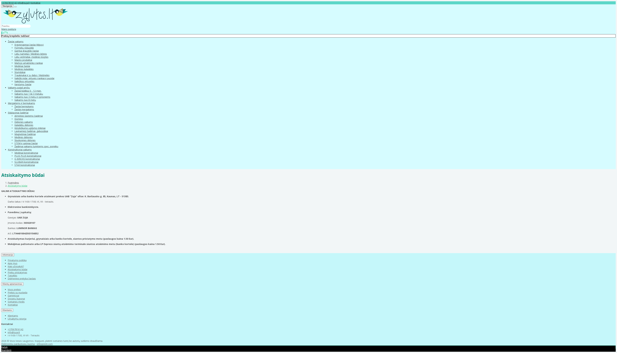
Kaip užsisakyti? (16, 266)
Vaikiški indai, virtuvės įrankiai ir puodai (34, 78)
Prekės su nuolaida (17, 292)
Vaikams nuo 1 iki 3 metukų (28, 93)
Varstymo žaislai (22, 84)
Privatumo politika (17, 260)
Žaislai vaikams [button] (15, 41)
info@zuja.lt (24, 2)
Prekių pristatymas (17, 272)
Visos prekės (14, 289)
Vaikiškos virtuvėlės (24, 81)
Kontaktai (35, 2)
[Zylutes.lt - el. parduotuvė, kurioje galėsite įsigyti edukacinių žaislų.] (35, 22)
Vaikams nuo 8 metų (25, 99)
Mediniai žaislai (22, 66)
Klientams (7, 310)
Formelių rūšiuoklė (24, 47)
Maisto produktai (23, 60)
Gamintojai (13, 295)
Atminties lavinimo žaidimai (28, 115)
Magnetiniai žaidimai (25, 134)
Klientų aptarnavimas (12, 284)
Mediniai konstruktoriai (26, 152)
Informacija (8, 255)
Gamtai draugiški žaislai (26, 50)
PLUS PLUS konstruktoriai (27, 155)
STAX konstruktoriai (24, 165)
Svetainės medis (16, 301)
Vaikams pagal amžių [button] (19, 87)
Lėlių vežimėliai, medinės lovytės (31, 56)
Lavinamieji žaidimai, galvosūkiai (31, 131)
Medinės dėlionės (23, 137)
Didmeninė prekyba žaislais (22, 278)
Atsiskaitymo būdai (17, 269)
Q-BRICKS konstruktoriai (27, 158)
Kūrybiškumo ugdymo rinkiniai (29, 128)
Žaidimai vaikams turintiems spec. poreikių (36, 146)
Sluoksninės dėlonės (25, 140)
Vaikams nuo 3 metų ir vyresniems (32, 96)
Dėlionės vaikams (23, 122)
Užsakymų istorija (17, 318)
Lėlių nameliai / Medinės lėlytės (30, 53)
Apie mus (12, 263)
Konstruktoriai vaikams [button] (20, 149)
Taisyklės (12, 275)
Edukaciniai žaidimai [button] (18, 112)
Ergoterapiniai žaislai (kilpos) (29, 44)
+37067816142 (9, 2)
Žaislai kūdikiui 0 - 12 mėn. (27, 90)
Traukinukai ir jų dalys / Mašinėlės (31, 75)
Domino (18, 118)
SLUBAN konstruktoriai (26, 161)
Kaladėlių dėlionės (23, 125)
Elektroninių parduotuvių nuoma (18, 343)
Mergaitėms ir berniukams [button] (21, 103)
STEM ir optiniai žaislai (26, 143)
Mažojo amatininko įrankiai (28, 63)
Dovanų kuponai (16, 298)
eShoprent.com (45, 343)
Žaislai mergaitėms (24, 109)
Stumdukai (19, 72)
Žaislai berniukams (24, 106)
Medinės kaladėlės (24, 69)
